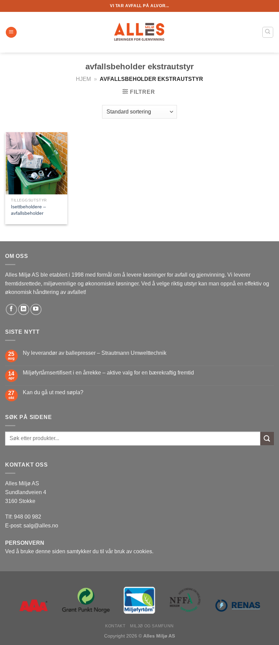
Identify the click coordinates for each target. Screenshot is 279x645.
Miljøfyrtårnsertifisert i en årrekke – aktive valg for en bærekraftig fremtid (108, 373)
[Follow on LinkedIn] (23, 309)
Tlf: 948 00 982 (23, 517)
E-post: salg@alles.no (31, 525)
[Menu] (11, 32)
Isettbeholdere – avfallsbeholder (28, 210)
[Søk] (268, 32)
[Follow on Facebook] (11, 309)
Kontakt (115, 626)
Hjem (83, 79)
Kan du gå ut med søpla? (53, 392)
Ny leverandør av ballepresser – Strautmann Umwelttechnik (94, 353)
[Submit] (267, 438)
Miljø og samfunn (152, 626)
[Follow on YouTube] (36, 309)
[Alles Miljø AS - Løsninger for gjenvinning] (139, 32)
